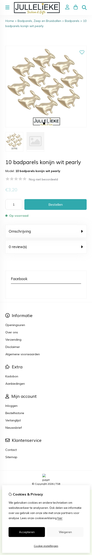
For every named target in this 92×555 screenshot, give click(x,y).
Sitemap (11, 457)
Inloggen (11, 406)
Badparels (72, 21)
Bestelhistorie (14, 413)
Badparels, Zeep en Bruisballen (39, 21)
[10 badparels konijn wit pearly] (46, 126)
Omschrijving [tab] (20, 231)
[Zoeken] (84, 7)
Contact (11, 450)
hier (59, 518)
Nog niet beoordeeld (43, 179)
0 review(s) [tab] (18, 246)
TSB (57, 483)
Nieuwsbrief (13, 428)
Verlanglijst (13, 420)
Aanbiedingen (15, 384)
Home (9, 21)
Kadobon (11, 376)
